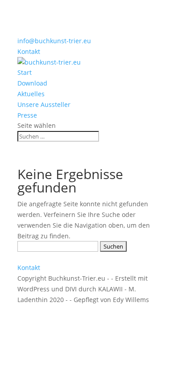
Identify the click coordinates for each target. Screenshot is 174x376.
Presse (27, 115)
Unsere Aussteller (43, 104)
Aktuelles (31, 94)
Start (24, 72)
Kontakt (28, 51)
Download (32, 83)
